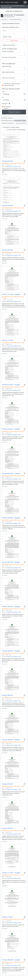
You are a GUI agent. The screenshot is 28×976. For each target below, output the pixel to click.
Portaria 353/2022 (7, 250)
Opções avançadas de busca (11, 23)
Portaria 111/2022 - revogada (11, 294)
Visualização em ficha (8, 120)
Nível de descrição (6, 66)
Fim (3, 97)
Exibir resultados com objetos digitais (16, 129)
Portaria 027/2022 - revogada (11, 384)
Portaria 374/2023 (7, 205)
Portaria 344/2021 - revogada (11, 651)
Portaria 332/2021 (7, 828)
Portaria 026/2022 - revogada (11, 429)
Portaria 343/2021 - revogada (11, 606)
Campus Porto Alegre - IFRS (14, 166)
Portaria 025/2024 (7, 161)
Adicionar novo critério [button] (9, 45)
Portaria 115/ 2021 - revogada (11, 873)
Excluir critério (14, 40)
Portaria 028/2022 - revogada (11, 473)
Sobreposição (7, 106)
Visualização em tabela (20, 120)
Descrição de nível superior (9, 57)
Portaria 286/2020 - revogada (11, 960)
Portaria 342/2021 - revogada (11, 739)
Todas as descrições (9, 85)
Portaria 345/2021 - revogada (11, 562)
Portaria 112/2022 (7, 340)
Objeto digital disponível (8, 72)
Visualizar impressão (7, 118)
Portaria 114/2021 (7, 917)
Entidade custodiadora (8, 51)
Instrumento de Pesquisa (8, 78)
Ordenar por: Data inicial (8, 123)
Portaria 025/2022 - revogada (11, 518)
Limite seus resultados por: (14, 11)
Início (3, 91)
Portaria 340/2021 (7, 695)
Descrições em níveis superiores (12, 83)
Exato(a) (6, 108)
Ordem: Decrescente (21, 123)
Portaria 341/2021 (7, 784)
